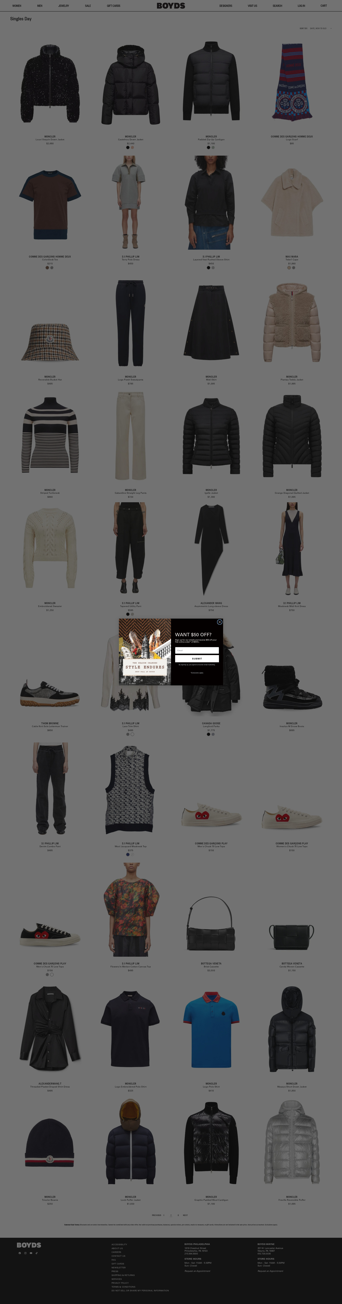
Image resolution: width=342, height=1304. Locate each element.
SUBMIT (197, 658)
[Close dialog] (219, 622)
